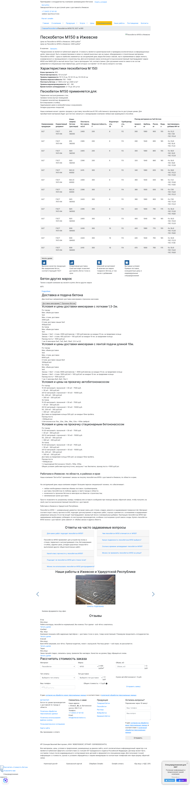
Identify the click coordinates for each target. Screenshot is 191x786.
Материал (44, 663)
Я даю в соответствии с (88, 695)
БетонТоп (45, 5)
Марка (80, 663)
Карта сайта (45, 728)
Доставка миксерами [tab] (51, 303)
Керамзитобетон (103, 716)
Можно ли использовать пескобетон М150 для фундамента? (70, 566)
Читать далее (47, 258)
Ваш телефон (45, 683)
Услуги (82, 23)
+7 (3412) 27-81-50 (49, 11)
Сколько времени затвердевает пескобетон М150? (122, 546)
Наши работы (119, 23)
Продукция (70, 23)
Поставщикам (132, 23)
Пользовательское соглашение (52, 724)
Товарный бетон (103, 703)
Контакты (144, 23)
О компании (56, 23)
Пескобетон (101, 706)
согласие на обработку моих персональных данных (66, 695)
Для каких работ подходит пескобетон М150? (64, 533)
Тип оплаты (44, 674)
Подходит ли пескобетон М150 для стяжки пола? (66, 560)
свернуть (3, 777)
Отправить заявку (133, 686)
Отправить (138, 738)
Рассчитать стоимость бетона (15, 767)
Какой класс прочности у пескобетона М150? (64, 553)
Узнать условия (101, 2)
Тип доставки (83, 674)
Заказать (53, 49)
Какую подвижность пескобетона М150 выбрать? (121, 540)
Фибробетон (102, 713)
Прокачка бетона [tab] (68, 303)
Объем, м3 (120, 663)
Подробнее (46, 291)
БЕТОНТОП (44, 700)
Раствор (100, 710)
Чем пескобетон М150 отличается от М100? (119, 533)
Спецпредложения (104, 23)
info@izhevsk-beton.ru (77, 718)
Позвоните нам (9, 771)
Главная (46, 23)
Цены (92, 23)
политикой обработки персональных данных (118, 695)
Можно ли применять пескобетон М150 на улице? (121, 553)
